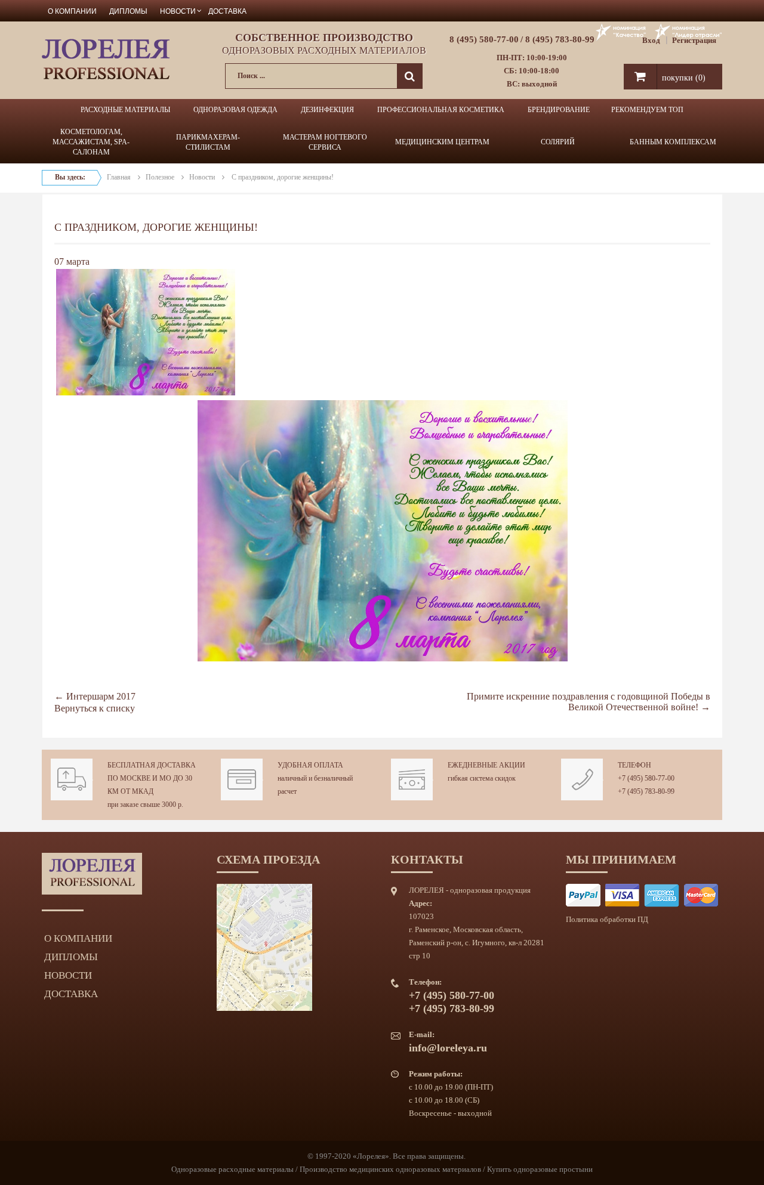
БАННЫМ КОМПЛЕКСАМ (673, 142)
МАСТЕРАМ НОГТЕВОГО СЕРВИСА (325, 142)
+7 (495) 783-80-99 (646, 791)
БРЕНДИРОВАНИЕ (559, 110)
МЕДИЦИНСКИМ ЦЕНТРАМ (442, 142)
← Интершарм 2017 (94, 696)
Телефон (634, 765)
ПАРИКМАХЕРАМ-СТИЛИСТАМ (208, 142)
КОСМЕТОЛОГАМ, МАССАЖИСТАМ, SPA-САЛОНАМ (91, 142)
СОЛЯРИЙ (558, 142)
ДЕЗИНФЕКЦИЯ (327, 110)
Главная (119, 177)
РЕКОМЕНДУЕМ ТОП (647, 110)
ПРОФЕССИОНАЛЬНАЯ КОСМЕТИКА (440, 110)
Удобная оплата (310, 765)
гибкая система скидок (482, 778)
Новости (178, 10)
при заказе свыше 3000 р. (145, 804)
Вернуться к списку (94, 708)
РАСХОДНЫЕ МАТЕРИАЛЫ (125, 110)
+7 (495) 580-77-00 (646, 778)
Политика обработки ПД (607, 919)
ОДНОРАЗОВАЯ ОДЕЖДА (235, 110)
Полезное (160, 177)
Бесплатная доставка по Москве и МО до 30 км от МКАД (151, 778)
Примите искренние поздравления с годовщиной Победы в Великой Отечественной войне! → (588, 701)
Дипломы (128, 10)
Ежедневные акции (486, 765)
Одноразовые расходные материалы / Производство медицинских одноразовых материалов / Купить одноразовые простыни (382, 1169)
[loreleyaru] (106, 58)
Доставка (227, 10)
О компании (72, 10)
